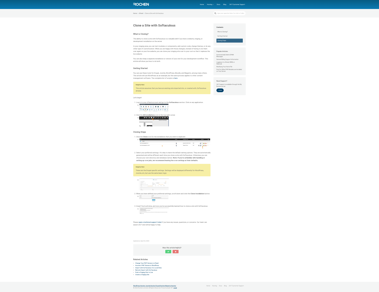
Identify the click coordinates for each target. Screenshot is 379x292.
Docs (218, 4)
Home (202, 4)
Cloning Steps (221, 40)
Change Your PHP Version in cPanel (147, 263)
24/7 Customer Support (237, 4)
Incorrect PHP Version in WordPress (147, 265)
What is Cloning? (222, 31)
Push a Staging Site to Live (144, 272)
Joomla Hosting (150, 286)
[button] (168, 251)
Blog (224, 4)
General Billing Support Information (227, 59)
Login (220, 90)
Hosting (209, 4)
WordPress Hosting (139, 286)
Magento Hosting (170, 286)
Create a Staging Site (142, 275)
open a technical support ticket (150, 222)
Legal (175, 288)
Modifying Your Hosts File (224, 66)
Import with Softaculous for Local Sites (148, 268)
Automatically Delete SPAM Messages (225, 55)
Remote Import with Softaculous (146, 270)
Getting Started (222, 36)
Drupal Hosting (160, 286)
